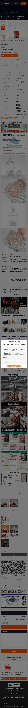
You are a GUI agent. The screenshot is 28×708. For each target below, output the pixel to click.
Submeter (14, 366)
